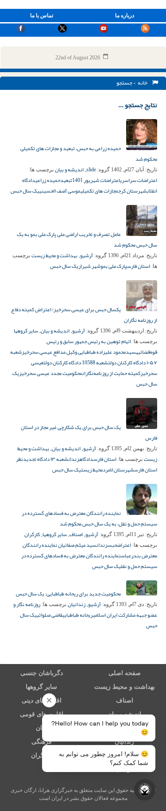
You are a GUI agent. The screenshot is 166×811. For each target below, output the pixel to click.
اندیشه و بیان (69, 169)
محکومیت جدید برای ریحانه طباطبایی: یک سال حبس (69, 593)
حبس (112, 545)
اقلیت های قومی (41, 714)
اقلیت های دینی (42, 700)
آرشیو (86, 255)
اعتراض (124, 545)
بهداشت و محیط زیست (54, 255)
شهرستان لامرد (118, 469)
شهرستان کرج (132, 190)
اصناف (76, 534)
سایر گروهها (26, 330)
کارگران (32, 534)
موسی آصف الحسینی (60, 190)
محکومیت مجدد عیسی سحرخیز (50, 373)
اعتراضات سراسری (138, 180)
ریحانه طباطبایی (77, 615)
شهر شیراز (89, 266)
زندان (73, 459)
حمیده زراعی (47, 180)
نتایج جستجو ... (137, 105)
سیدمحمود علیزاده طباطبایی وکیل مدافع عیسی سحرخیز (79, 352)
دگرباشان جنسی (41, 673)
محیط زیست (92, 469)
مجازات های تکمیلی (99, 190)
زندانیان (76, 604)
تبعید (66, 180)
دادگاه (86, 459)
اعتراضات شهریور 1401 (96, 180)
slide (91, 169)
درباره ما (124, 15)
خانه (143, 83)
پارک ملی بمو (113, 266)
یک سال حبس (25, 190)
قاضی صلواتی (49, 615)
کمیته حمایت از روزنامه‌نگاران (111, 373)
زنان (41, 728)
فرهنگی (41, 741)
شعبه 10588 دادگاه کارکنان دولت (75, 362)
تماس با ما (41, 15)
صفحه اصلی (124, 673)
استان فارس (138, 266)
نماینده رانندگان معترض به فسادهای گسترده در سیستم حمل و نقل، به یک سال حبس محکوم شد (89, 518)
